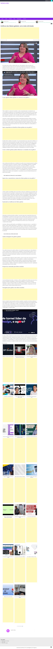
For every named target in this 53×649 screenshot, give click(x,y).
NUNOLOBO (5, 3)
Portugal (10, 18)
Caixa (6, 18)
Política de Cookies (5, 642)
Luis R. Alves (13, 630)
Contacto (24, 18)
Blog (14, 18)
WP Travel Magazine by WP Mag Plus (31, 647)
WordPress (22, 647)
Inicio (2, 18)
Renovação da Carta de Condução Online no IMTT (10, 22)
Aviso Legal (3, 641)
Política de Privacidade (5, 640)
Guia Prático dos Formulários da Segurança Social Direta (45, 22)
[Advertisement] (26, 11)
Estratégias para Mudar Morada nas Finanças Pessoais (28, 22)
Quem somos (19, 18)
